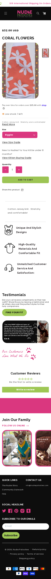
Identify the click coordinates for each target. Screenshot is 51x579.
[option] (45, 53)
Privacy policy (17, 554)
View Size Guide (11, 142)
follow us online (13, 425)
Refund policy (39, 549)
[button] (6, 13)
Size (4, 129)
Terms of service (35, 554)
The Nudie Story (10, 485)
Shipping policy (27, 558)
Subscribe (11, 535)
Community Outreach (13, 490)
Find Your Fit (14, 312)
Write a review (25, 389)
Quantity (6, 164)
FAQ (4, 494)
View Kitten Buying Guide (16, 157)
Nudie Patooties (21, 549)
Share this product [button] (11, 190)
